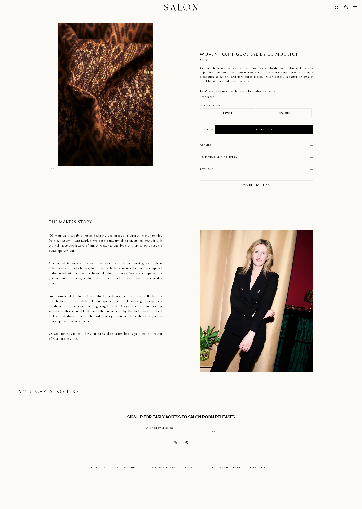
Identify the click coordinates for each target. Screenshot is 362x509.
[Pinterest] (187, 442)
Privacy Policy (259, 467)
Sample (227, 112)
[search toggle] (336, 7)
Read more (207, 97)
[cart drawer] (346, 7)
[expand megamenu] (355, 7)
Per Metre (284, 112)
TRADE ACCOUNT (125, 467)
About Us (98, 467)
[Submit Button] (213, 429)
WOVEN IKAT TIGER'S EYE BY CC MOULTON (250, 54)
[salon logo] (181, 7)
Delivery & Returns (160, 467)
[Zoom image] (156, 158)
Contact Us (192, 467)
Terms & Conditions (224, 467)
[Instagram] (175, 442)
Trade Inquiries (256, 185)
